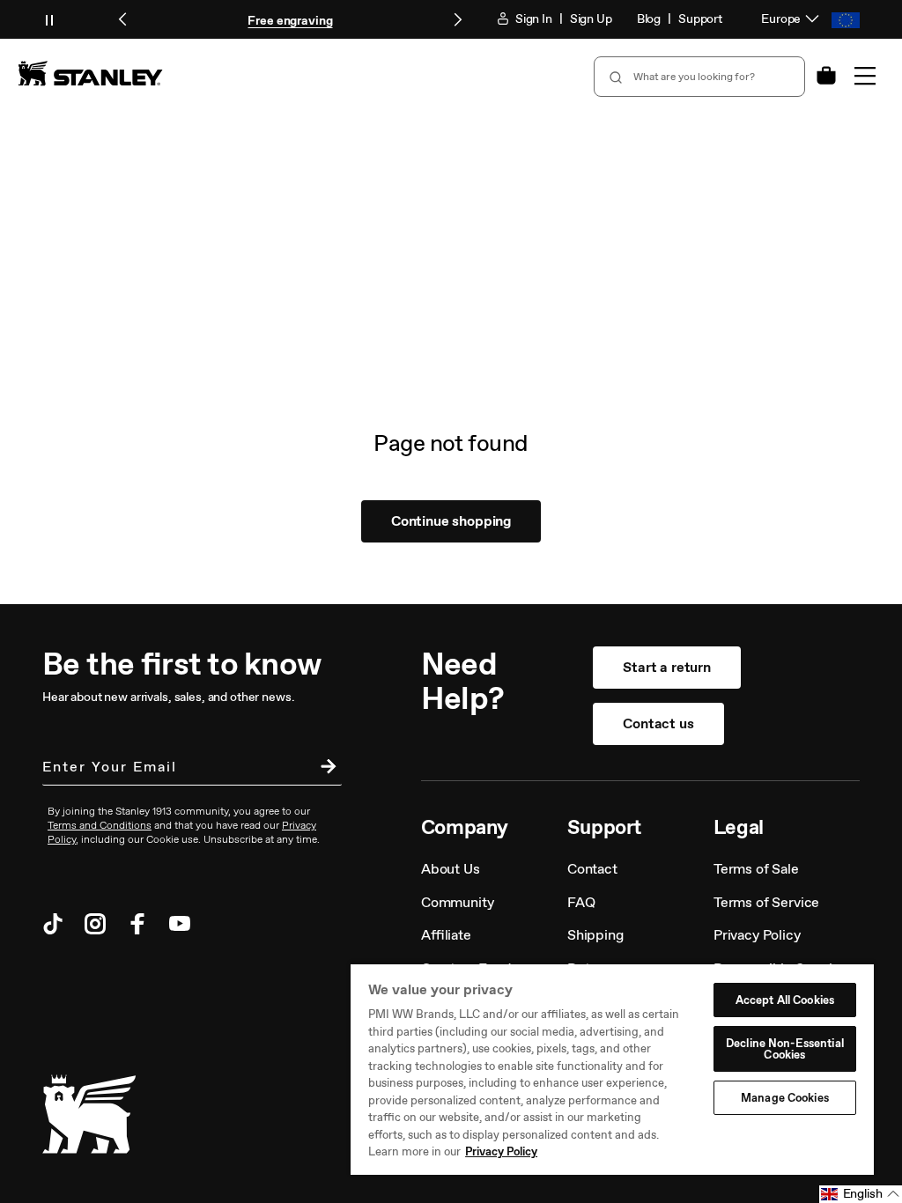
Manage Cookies (785, 1097)
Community (457, 902)
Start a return (667, 667)
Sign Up (591, 18)
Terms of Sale (756, 868)
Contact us (658, 723)
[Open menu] (865, 75)
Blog (649, 18)
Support (700, 18)
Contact (592, 868)
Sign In (532, 18)
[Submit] (614, 76)
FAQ (581, 902)
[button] (860, 1194)
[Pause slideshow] (49, 19)
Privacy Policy (757, 934)
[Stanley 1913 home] (90, 73)
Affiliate (446, 934)
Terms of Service (766, 902)
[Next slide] (457, 19)
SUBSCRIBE (324, 769)
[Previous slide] (123, 19)
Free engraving (290, 20)
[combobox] (699, 76)
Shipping (595, 934)
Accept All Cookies (785, 1000)
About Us (450, 868)
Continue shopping (451, 521)
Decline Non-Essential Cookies (785, 1049)
